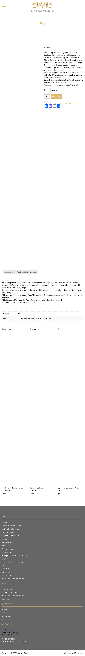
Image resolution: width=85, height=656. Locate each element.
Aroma (4, 539)
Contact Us (6, 575)
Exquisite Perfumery (10, 535)
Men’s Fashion (8, 542)
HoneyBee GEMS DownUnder (14, 555)
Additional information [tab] (26, 272)
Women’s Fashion (9, 549)
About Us (6, 569)
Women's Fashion (66, 103)
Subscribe (6, 572)
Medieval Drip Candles (11, 526)
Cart (3, 565)
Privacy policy (7, 589)
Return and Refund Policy (13, 579)
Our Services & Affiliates (12, 562)
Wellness (5, 545)
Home (4, 522)
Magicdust (78, 653)
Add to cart (56, 96)
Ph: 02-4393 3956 (9, 639)
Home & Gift (7, 552)
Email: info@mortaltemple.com (15, 641)
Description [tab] (9, 272)
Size (46, 90)
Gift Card (5, 559)
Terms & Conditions (10, 592)
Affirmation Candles (10, 529)
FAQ (3, 619)
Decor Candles (8, 532)
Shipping (5, 599)
